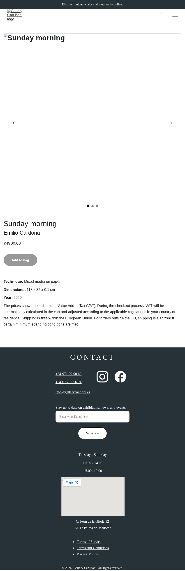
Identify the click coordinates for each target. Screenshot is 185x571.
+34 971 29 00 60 (69, 374)
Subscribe (92, 433)
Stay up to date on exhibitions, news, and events (91, 407)
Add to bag (20, 260)
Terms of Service (89, 542)
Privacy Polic (86, 554)
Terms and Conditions (93, 548)
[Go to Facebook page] (120, 376)
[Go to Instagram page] (102, 376)
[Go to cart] (162, 15)
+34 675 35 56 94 (69, 382)
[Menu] (175, 15)
